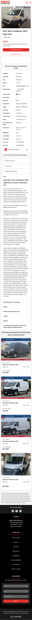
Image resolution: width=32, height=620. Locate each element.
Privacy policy (16, 564)
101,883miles (26, 367)
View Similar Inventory (16, 54)
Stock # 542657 (6, 477)
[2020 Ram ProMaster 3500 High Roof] (16, 349)
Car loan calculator (16, 560)
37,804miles (26, 482)
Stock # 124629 (6, 362)
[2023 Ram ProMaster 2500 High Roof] (16, 388)
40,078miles (26, 443)
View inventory (16, 538)
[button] (27, 2)
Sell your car (16, 551)
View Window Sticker (13, 149)
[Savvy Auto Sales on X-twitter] (16, 511)
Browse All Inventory (16, 49)
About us (16, 542)
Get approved (16, 555)
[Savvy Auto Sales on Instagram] (20, 511)
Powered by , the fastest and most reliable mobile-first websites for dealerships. (16, 612)
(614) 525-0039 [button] (17, 526)
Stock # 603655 (6, 401)
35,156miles (26, 405)
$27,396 (5, 486)
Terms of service (16, 569)
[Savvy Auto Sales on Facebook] (12, 511)
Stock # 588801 (6, 439)
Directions (16, 546)
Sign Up (16, 601)
